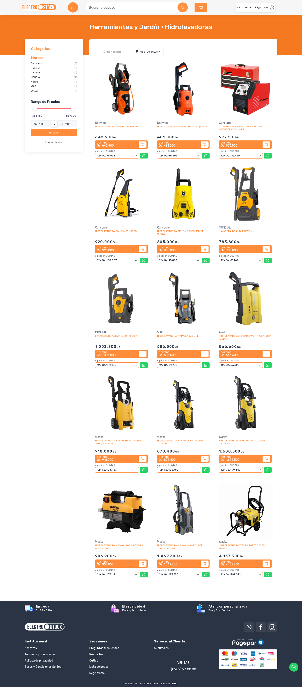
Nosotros (31, 648)
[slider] (35, 108)
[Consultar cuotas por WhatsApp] (144, 156)
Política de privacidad (39, 660)
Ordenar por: (112, 52)
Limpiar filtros (53, 142)
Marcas (37, 58)
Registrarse (97, 673)
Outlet (93, 660)
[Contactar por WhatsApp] (293, 667)
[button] (201, 7)
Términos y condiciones (40, 654)
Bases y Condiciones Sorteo (43, 667)
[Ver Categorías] (73, 7)
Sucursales (161, 648)
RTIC (175, 683)
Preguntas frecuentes (104, 648)
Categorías (40, 49)
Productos (96, 654)
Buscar (53, 132)
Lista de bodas (98, 667)
